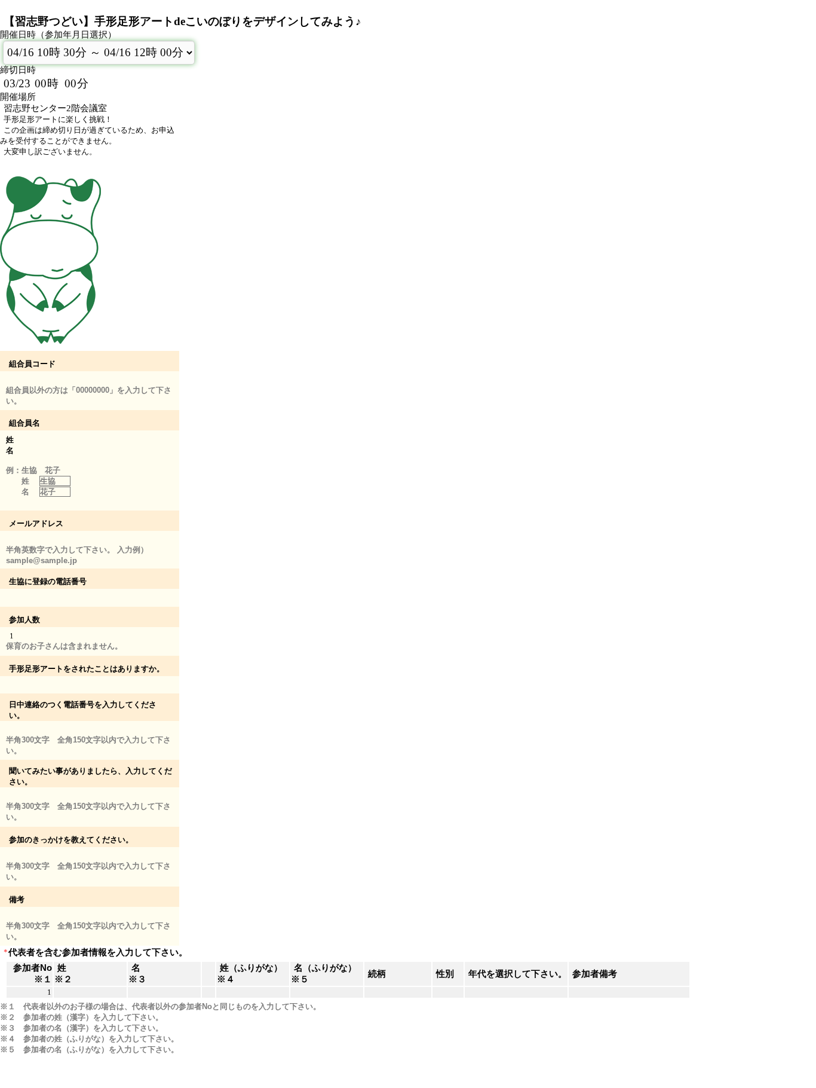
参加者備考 (594, 974)
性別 (445, 974)
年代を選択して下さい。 (517, 974)
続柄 (377, 974)
